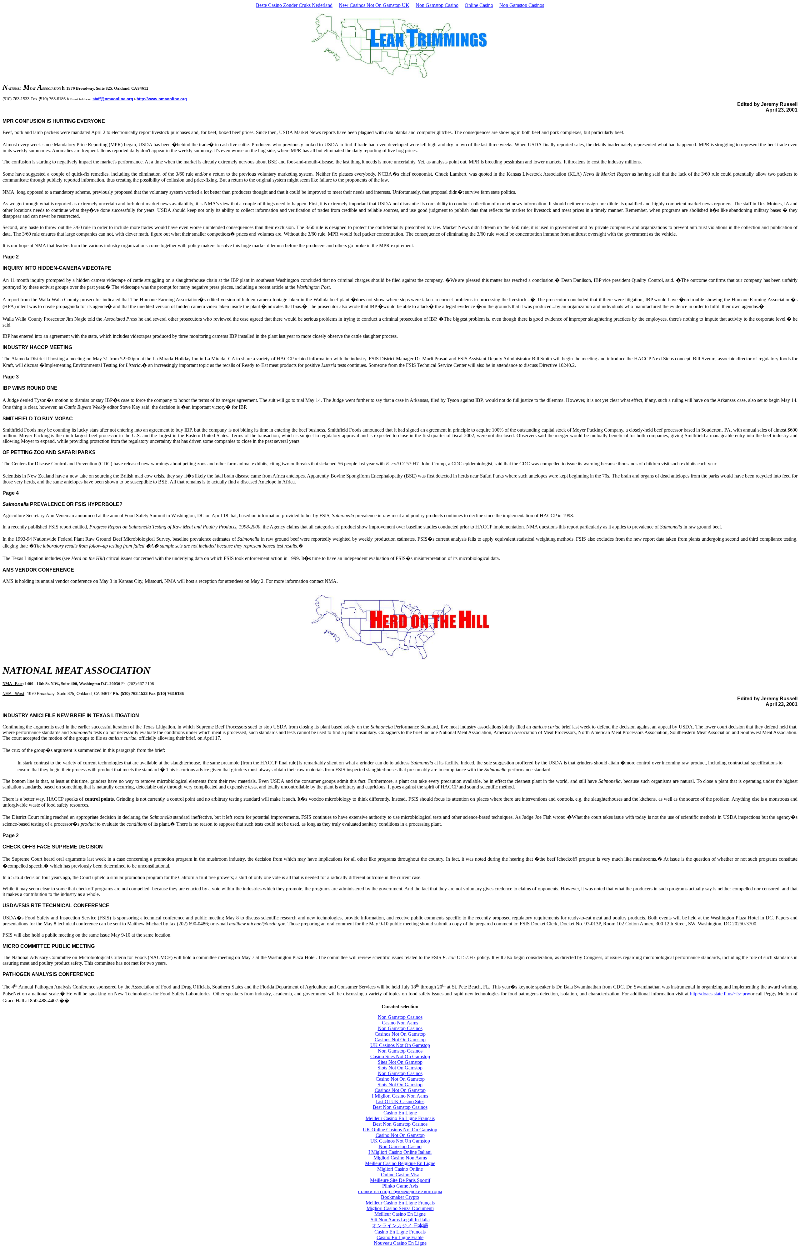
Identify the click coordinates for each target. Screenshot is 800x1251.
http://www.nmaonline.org (162, 99)
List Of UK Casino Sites (400, 1101)
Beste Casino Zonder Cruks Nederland (294, 5)
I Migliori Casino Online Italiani (400, 1152)
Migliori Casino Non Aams (400, 1157)
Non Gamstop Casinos (521, 5)
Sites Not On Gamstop (400, 1062)
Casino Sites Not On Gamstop (400, 1056)
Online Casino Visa (400, 1174)
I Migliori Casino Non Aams (400, 1095)
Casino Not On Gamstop (400, 1079)
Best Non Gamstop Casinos (400, 1107)
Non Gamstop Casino (437, 5)
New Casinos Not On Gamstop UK (374, 5)
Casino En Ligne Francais (400, 1231)
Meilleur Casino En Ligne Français (400, 1118)
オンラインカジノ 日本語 (400, 1225)
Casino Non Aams (400, 1022)
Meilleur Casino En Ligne (400, 1214)
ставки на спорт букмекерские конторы (400, 1191)
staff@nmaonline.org (112, 99)
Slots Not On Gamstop (400, 1067)
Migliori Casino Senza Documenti (400, 1208)
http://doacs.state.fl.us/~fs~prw (720, 993)
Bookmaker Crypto (400, 1197)
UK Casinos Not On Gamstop (400, 1045)
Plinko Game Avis (400, 1185)
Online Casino (479, 5)
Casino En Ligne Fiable (400, 1237)
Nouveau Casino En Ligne (400, 1243)
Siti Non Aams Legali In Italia (400, 1219)
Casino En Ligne (400, 1112)
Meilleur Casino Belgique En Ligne (400, 1163)
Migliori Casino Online (400, 1169)
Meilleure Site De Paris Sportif (400, 1180)
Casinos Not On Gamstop (400, 1034)
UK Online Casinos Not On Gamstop (400, 1129)
